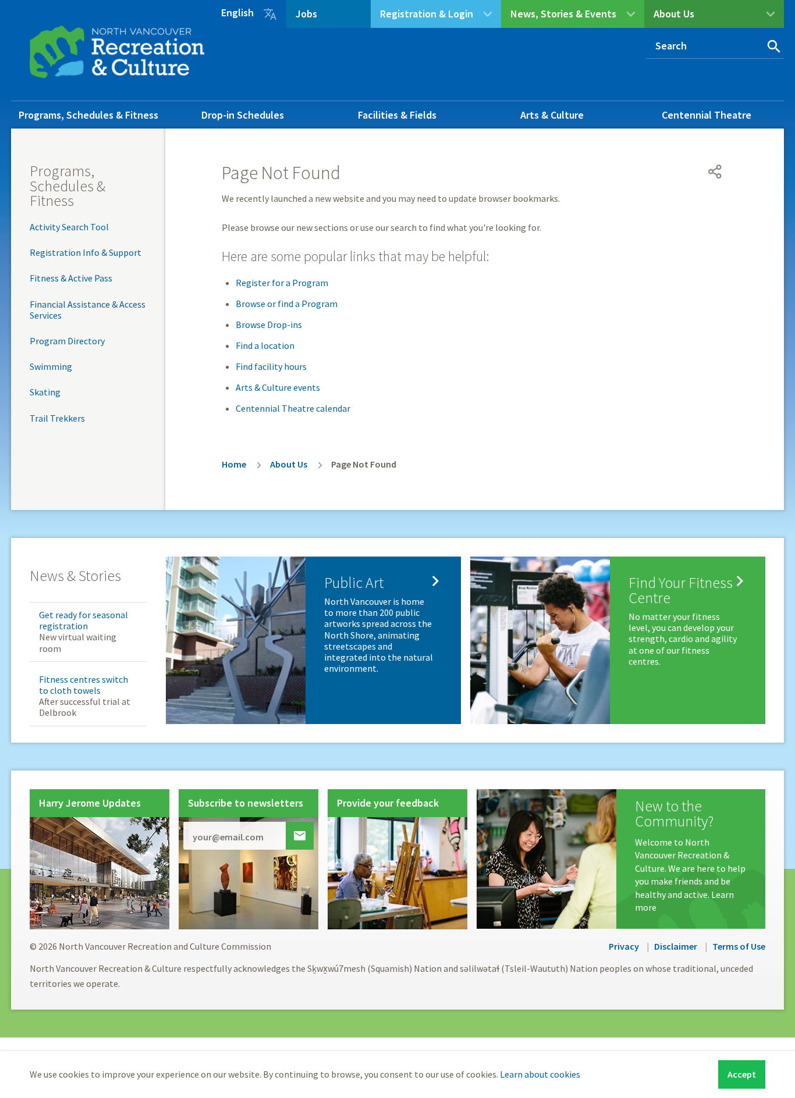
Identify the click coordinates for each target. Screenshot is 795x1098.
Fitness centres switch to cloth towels (83, 684)
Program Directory (67, 341)
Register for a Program (282, 282)
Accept (741, 1074)
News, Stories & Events (563, 13)
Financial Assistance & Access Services (87, 309)
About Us (674, 13)
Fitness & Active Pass (71, 278)
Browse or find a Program (287, 303)
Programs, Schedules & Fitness (88, 115)
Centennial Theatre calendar (293, 408)
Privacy (624, 946)
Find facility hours (271, 366)
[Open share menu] (715, 171)
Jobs (306, 13)
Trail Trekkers (57, 418)
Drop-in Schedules (242, 115)
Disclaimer (675, 946)
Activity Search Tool (69, 227)
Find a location (265, 345)
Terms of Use (738, 946)
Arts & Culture (552, 115)
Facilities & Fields (397, 115)
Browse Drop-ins (269, 324)
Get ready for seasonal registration (83, 620)
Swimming (51, 366)
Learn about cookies (540, 1074)
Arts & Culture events (278, 387)
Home (234, 464)
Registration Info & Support (85, 252)
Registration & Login (426, 13)
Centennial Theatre (706, 115)
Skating (45, 392)
